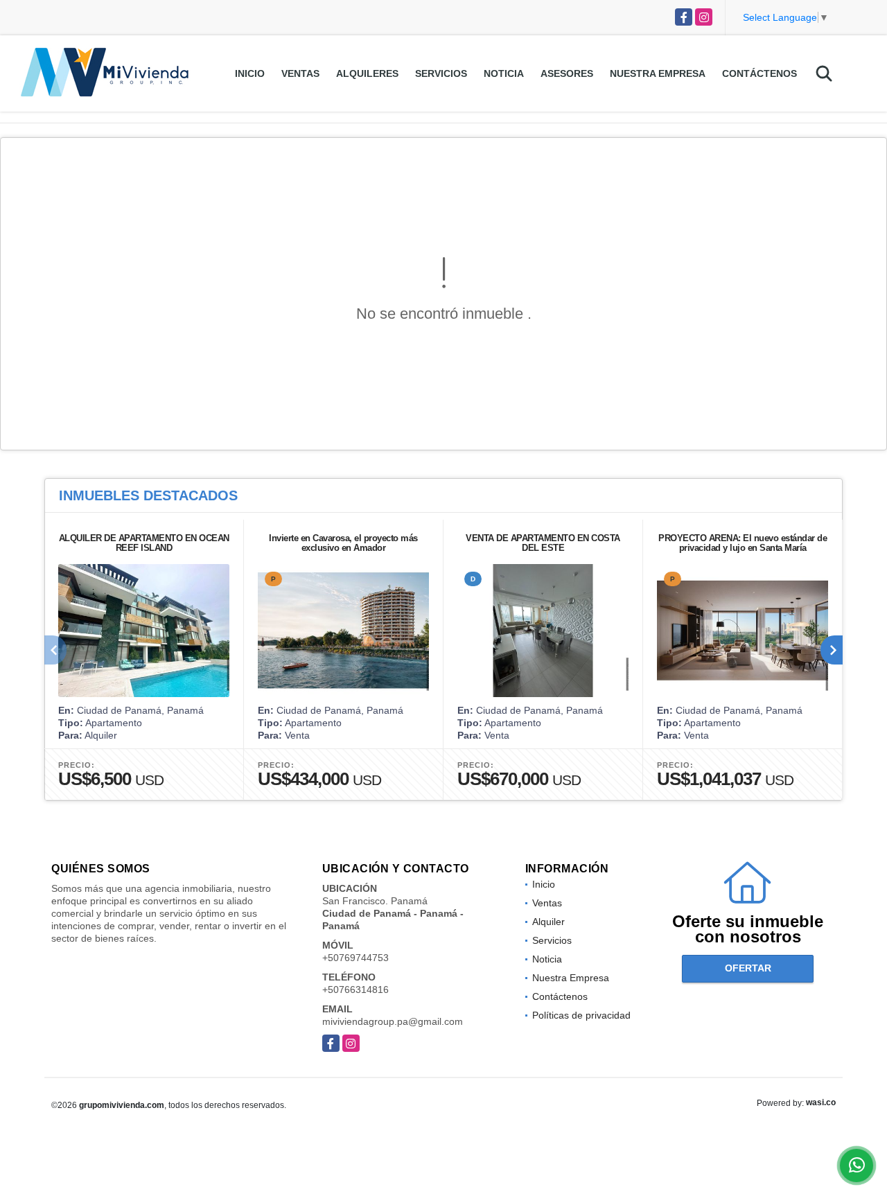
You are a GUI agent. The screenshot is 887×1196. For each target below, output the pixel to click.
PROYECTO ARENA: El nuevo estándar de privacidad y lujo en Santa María (742, 543)
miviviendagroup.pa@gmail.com (392, 1021)
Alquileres (367, 73)
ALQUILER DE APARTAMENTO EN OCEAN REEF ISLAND (144, 543)
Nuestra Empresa (657, 73)
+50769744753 (355, 957)
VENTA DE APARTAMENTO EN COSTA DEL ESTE (543, 543)
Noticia (504, 73)
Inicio (250, 73)
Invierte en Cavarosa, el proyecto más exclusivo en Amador (343, 543)
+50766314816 (355, 989)
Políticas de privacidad (581, 1015)
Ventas (300, 73)
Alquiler (548, 921)
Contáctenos (759, 73)
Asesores (567, 73)
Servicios (441, 73)
